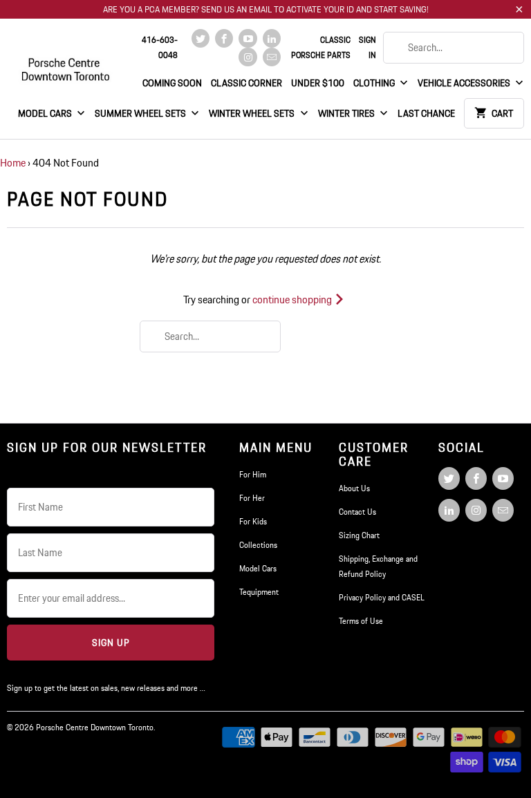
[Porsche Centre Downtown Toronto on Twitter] (200, 38)
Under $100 (317, 83)
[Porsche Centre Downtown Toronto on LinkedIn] (272, 38)
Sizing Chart (359, 535)
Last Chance (426, 113)
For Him (252, 474)
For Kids (253, 521)
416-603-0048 (160, 47)
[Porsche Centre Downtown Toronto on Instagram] (248, 57)
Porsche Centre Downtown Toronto (94, 727)
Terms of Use (361, 620)
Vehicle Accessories (465, 83)
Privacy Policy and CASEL (382, 597)
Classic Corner (246, 83)
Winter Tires (347, 113)
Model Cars (46, 113)
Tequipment (259, 591)
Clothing (375, 83)
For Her (252, 497)
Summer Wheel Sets (141, 113)
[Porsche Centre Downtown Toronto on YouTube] (248, 38)
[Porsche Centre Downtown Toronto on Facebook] (224, 38)
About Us (354, 488)
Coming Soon (172, 83)
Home (13, 162)
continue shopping (293, 299)
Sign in (367, 47)
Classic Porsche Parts (321, 47)
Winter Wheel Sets (253, 113)
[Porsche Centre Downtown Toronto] (66, 63)
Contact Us (357, 511)
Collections (258, 544)
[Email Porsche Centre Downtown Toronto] (272, 57)
